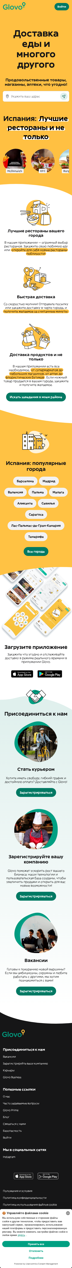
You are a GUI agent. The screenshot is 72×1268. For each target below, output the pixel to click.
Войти (7, 1137)
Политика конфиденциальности (25, 1197)
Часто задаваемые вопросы (21, 1103)
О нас (6, 1096)
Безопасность (12, 1130)
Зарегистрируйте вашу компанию (25, 1063)
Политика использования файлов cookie (30, 1204)
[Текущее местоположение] (64, 96)
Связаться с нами (14, 1124)
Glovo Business (12, 1077)
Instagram (9, 1157)
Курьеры (8, 1070)
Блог (6, 1117)
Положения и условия (17, 1191)
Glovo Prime (10, 1110)
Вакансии (9, 1056)
